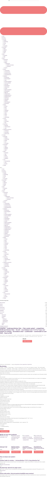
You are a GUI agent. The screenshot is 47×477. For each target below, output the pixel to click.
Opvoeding (4, 38)
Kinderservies (6, 133)
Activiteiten (5, 55)
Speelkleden (6, 99)
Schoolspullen (2, 308)
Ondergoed (6, 110)
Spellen (5, 155)
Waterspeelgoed (7, 102)
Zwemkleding (6, 117)
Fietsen (5, 119)
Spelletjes (6, 100)
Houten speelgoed (7, 82)
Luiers (5, 128)
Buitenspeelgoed (7, 78)
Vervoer (4, 118)
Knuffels (5, 88)
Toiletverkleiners (7, 126)
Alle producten (2, 302)
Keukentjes (6, 84)
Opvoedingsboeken (7, 74)
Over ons (3, 37)
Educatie (5, 163)
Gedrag (4, 43)
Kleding (4, 104)
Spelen (3, 54)
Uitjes (4, 56)
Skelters (3, 323)
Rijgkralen (6, 92)
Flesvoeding (6, 132)
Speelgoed (5, 75)
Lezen (5, 162)
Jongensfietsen (5, 320)
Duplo (5, 80)
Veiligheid (5, 49)
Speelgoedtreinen (7, 96)
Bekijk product (27, 341)
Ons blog (3, 134)
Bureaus (5, 60)
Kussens (5, 67)
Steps (5, 122)
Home (3, 36)
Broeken (5, 106)
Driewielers (4, 316)
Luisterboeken (6, 70)
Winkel (3, 58)
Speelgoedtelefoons (7, 95)
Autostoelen (6, 121)
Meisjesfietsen (5, 321)
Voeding (4, 40)
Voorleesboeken (7, 71)
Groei (4, 44)
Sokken (5, 114)
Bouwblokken (6, 77)
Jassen (5, 107)
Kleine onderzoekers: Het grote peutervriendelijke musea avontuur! (17, 473)
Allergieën (6, 148)
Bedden (5, 62)
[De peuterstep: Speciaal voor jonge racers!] (5, 464)
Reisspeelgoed (6, 91)
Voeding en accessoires (7, 129)
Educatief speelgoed (7, 81)
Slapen (4, 48)
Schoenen (6, 111)
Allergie (4, 51)
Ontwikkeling (5, 41)
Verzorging (5, 45)
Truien (5, 115)
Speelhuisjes (6, 97)
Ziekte (4, 52)
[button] (23, 167)
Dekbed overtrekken (10, 65)
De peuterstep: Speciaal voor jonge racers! (10, 468)
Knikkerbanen (6, 86)
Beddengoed (8, 63)
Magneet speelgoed (7, 89)
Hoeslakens (9, 66)
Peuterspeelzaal (7, 161)
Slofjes (5, 113)
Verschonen (5, 124)
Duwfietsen (5, 319)
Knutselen (6, 156)
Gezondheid (4, 47)
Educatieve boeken (7, 73)
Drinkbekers (6, 130)
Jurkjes (5, 108)
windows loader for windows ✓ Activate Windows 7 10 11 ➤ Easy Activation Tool (19, 460)
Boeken (4, 69)
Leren (4, 159)
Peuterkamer (5, 59)
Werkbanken (6, 103)
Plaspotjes (6, 125)
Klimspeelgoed (6, 85)
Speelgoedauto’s (7, 93)
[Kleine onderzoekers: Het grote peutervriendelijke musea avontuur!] (2, 470)
